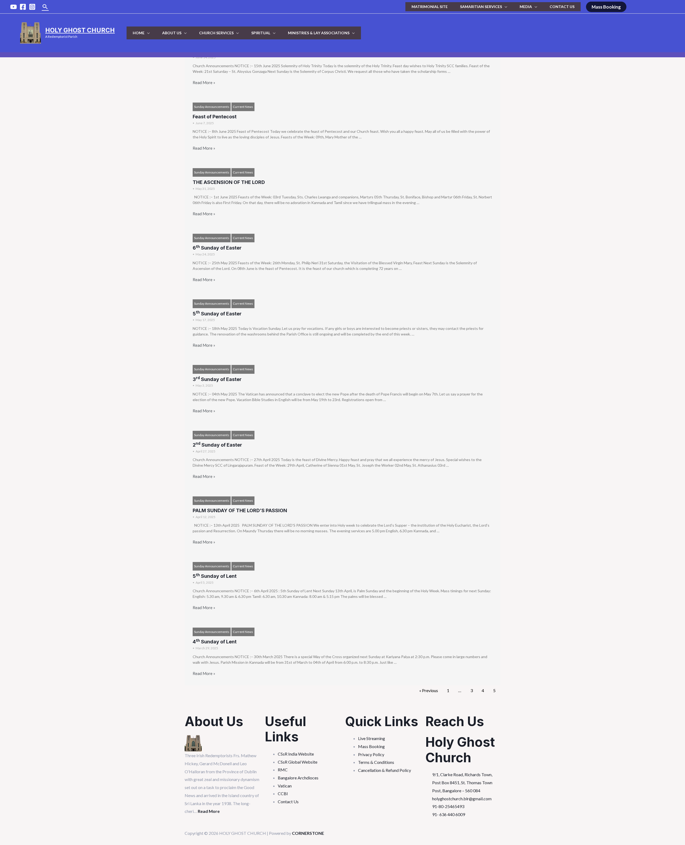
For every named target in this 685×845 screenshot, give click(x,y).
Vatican (285, 785)
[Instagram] (32, 7)
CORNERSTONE (308, 833)
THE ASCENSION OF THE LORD (229, 182)
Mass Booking (371, 746)
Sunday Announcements (211, 107)
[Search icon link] (45, 6)
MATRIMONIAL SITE (430, 6)
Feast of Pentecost (215, 116)
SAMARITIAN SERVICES (481, 6)
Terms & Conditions (376, 762)
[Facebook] (23, 7)
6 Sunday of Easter (217, 248)
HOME (138, 33)
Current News (243, 107)
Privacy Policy (371, 754)
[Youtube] (13, 7)
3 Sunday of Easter (217, 379)
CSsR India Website (296, 753)
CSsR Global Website (297, 761)
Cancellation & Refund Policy (384, 770)
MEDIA (526, 6)
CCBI (283, 793)
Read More (209, 811)
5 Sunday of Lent (215, 576)
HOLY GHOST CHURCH (80, 30)
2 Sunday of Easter (217, 445)
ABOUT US (171, 33)
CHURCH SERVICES (216, 33)
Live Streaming (371, 738)
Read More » (204, 83)
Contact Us (288, 801)
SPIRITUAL (260, 33)
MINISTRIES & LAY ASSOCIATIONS (318, 33)
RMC (283, 769)
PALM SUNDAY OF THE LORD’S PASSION (240, 510)
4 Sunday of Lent (215, 641)
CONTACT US (562, 6)
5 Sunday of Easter (217, 313)
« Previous (428, 690)
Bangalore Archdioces (298, 777)
